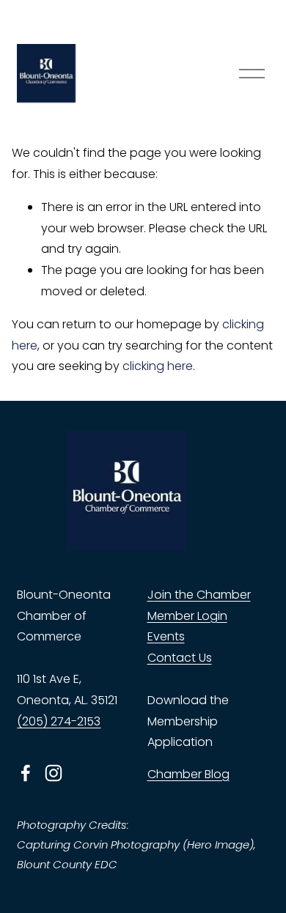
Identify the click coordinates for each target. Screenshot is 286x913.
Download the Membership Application (188, 721)
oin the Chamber (202, 594)
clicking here (157, 366)
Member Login (187, 615)
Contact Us (179, 657)
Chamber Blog (188, 774)
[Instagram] (53, 773)
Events (166, 636)
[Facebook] (25, 773)
